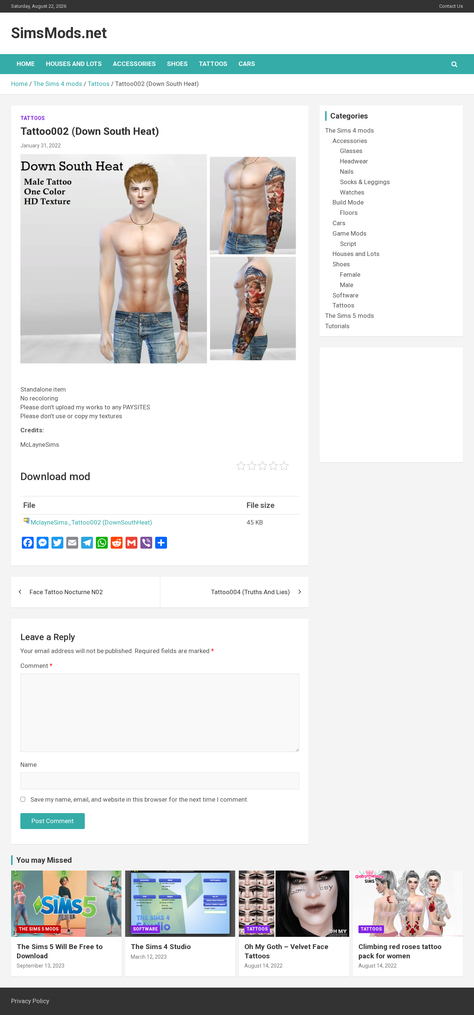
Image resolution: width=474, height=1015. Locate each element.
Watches (352, 192)
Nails (347, 171)
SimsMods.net (59, 33)
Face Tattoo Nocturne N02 (66, 592)
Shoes (177, 63)
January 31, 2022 (40, 146)
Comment (36, 665)
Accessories (134, 63)
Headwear (354, 161)
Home (26, 63)
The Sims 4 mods (349, 130)
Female (350, 274)
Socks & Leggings (365, 182)
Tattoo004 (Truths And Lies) (250, 592)
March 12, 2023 (149, 957)
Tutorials (337, 326)
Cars (246, 63)
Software (345, 295)
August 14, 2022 (263, 966)
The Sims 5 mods (349, 315)
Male (346, 285)
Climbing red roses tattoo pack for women (399, 951)
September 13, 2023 (40, 966)
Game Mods (350, 233)
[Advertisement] (391, 405)
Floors (349, 212)
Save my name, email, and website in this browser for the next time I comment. (139, 799)
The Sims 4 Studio (161, 946)
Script (348, 243)
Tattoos (213, 63)
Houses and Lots (74, 63)
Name (28, 764)
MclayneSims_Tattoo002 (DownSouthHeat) (91, 522)
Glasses (351, 150)
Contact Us (451, 6)
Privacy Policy (30, 1001)
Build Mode (348, 202)
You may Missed (44, 860)
